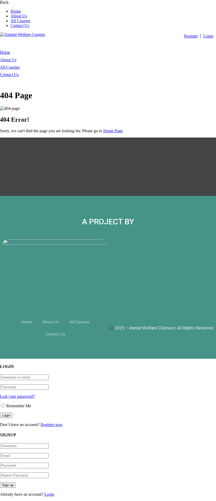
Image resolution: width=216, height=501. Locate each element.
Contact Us (20, 25)
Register (191, 36)
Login (208, 36)
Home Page (113, 131)
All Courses (20, 20)
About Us (19, 16)
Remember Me (18, 406)
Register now (52, 424)
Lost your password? (17, 396)
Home (16, 11)
